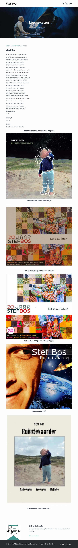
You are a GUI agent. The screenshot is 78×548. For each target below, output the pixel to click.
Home (8, 46)
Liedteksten (16, 46)
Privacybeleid (43, 544)
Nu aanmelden (34, 536)
